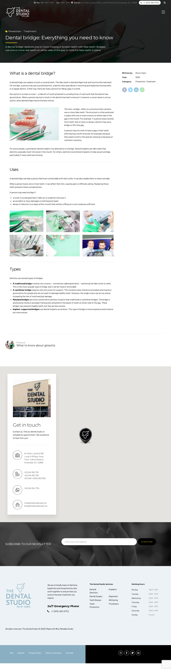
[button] (85, 436)
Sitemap (69, 653)
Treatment (30, 31)
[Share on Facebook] (124, 89)
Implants (113, 589)
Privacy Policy (35, 653)
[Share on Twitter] (130, 89)
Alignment (113, 596)
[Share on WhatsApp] (142, 89)
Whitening (113, 600)
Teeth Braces (95, 600)
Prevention (14, 31)
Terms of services (53, 653)
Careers (21, 653)
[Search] (165, 2)
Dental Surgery (96, 596)
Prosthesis (114, 603)
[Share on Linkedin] (136, 89)
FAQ (11, 653)
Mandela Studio (66, 628)
